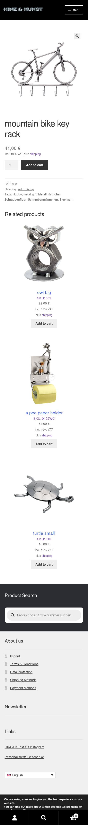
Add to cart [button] (44, 323)
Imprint (15, 656)
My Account (14, 818)
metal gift (30, 194)
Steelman (66, 199)
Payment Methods (23, 687)
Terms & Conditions (24, 664)
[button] (77, 36)
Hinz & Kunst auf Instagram (24, 747)
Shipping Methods (23, 679)
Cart (68, 814)
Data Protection (21, 672)
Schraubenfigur (15, 199)
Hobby (17, 194)
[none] (30, 775)
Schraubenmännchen (43, 199)
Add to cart (34, 164)
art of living (26, 189)
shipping (35, 154)
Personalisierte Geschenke (24, 756)
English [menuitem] (17, 775)
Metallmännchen (49, 194)
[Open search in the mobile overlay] (44, 615)
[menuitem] (30, 775)
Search (44, 818)
